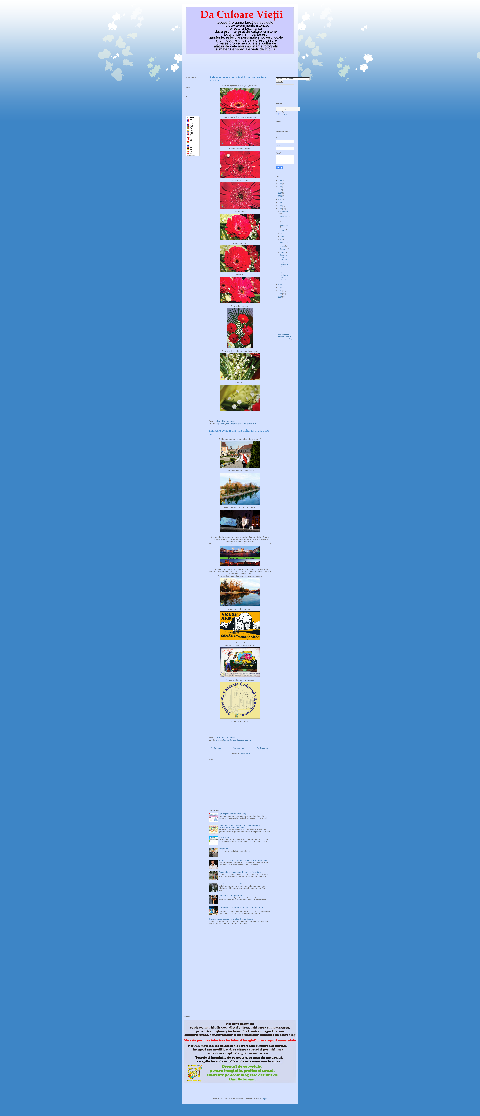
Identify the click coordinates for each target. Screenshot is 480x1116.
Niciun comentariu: (229, 421)
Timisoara (240, 740)
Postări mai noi (216, 748)
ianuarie (283, 252)
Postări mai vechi (263, 748)
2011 (280, 291)
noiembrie (284, 217)
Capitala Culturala (229, 740)
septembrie (284, 225)
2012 (280, 287)
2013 (280, 284)
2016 (280, 202)
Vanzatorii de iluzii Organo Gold (230, 896)
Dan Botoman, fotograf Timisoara (285, 335)
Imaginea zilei (224, 849)
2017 (280, 199)
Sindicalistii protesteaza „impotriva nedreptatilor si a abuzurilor (231, 919)
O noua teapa (224, 837)
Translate (284, 114)
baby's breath (220, 424)
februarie (283, 249)
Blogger (264, 1099)
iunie (282, 236)
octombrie (283, 220)
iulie (282, 233)
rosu (254, 424)
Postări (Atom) (245, 754)
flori (227, 424)
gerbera (249, 424)
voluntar (248, 740)
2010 (280, 294)
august (283, 230)
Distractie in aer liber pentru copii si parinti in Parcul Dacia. (240, 872)
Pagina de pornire (239, 748)
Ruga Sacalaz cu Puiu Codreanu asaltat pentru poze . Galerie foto (243, 860)
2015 (280, 206)
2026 (280, 180)
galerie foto (242, 424)
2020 (280, 190)
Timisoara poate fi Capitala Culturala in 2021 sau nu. (284, 274)
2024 (280, 187)
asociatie (219, 740)
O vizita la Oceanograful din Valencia (232, 884)
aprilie (282, 243)
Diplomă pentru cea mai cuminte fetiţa (232, 814)
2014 (280, 209)
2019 (280, 193)
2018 (280, 196)
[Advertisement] (240, 786)
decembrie (284, 212)
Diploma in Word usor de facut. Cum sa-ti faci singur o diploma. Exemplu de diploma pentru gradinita (242, 826)
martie (282, 246)
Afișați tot (291, 339)
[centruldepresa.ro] (193, 105)
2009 (280, 297)
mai (281, 240)
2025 (280, 184)
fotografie (233, 424)
